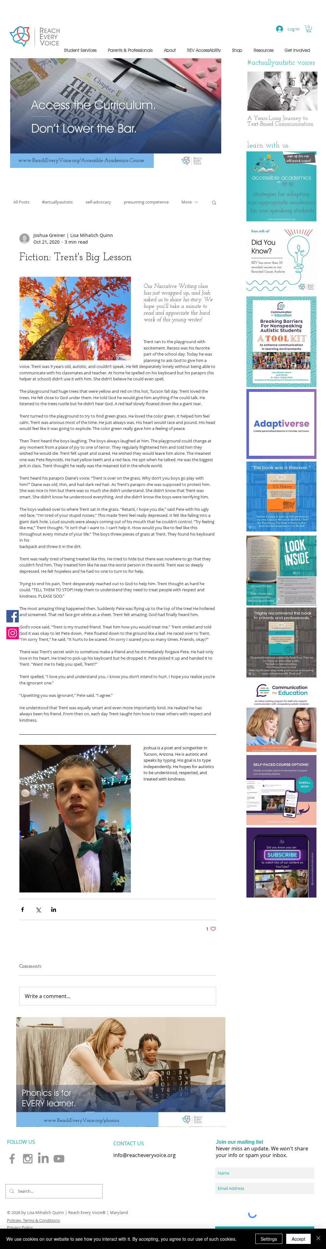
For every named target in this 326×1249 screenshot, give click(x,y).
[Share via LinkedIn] (54, 909)
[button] (81, 50)
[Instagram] (12, 633)
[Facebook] (12, 616)
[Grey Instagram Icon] (27, 1158)
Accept (298, 1239)
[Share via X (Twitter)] (38, 909)
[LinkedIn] (43, 1158)
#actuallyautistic (57, 202)
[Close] (318, 1239)
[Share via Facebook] (22, 909)
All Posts (21, 202)
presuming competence (146, 202)
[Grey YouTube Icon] (59, 1158)
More (186, 202)
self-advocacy (98, 202)
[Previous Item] (257, 91)
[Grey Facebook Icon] (12, 1158)
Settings (269, 1239)
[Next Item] (307, 91)
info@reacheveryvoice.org (144, 1155)
